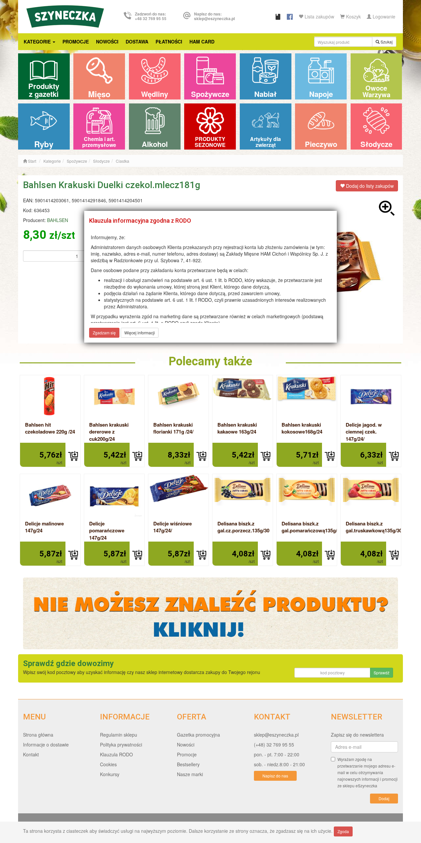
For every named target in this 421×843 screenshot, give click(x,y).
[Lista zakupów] (278, 16)
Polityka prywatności (121, 744)
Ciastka (122, 161)
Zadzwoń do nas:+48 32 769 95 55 (150, 16)
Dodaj (384, 798)
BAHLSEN (57, 220)
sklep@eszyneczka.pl (276, 734)
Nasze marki (190, 774)
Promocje (75, 41)
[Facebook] (289, 16)
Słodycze (101, 161)
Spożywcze (77, 161)
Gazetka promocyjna (198, 734)
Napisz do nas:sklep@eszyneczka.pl (214, 16)
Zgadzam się (104, 332)
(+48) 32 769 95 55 (274, 744)
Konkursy (109, 774)
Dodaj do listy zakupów (369, 186)
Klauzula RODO (116, 754)
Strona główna (38, 734)
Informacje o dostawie (46, 744)
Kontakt (31, 754)
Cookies (108, 764)
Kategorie (38, 41)
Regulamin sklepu (118, 734)
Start (31, 161)
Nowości (107, 41)
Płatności (169, 41)
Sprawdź (381, 672)
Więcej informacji (139, 332)
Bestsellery (188, 764)
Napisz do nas (275, 775)
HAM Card (201, 41)
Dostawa (137, 41)
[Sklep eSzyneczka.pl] (65, 15)
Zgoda (343, 831)
